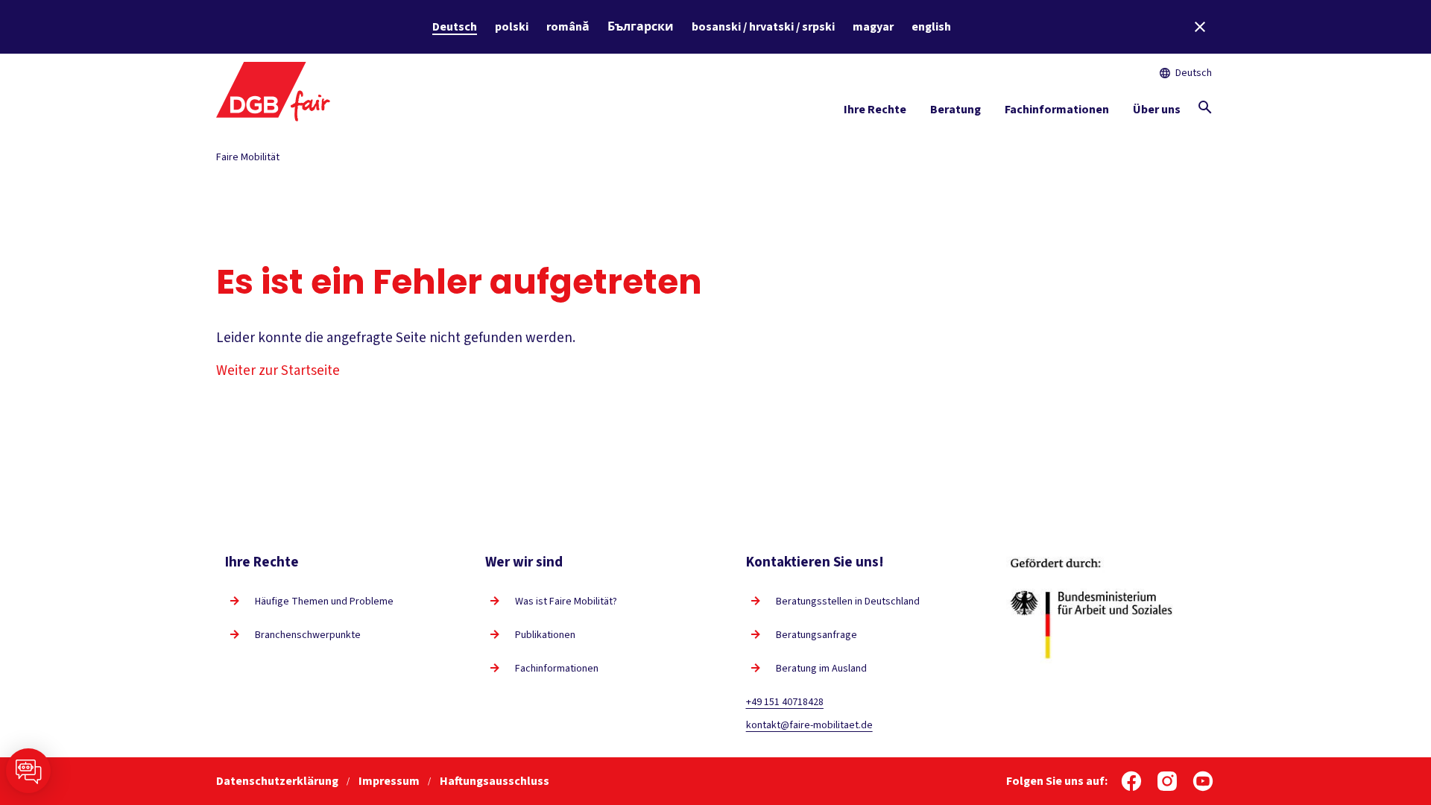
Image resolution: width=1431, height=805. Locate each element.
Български (640, 27)
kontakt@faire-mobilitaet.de (809, 725)
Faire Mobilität (247, 157)
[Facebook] (1131, 781)
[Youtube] (1203, 781)
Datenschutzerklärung (278, 781)
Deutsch (454, 27)
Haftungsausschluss (494, 781)
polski (511, 27)
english (931, 27)
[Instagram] (1167, 781)
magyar (873, 27)
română (568, 27)
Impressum (390, 781)
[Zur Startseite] (273, 89)
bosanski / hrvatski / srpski (763, 27)
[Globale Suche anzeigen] (1205, 107)
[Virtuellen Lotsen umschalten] (28, 770)
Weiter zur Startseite (278, 371)
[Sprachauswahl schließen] (1200, 27)
